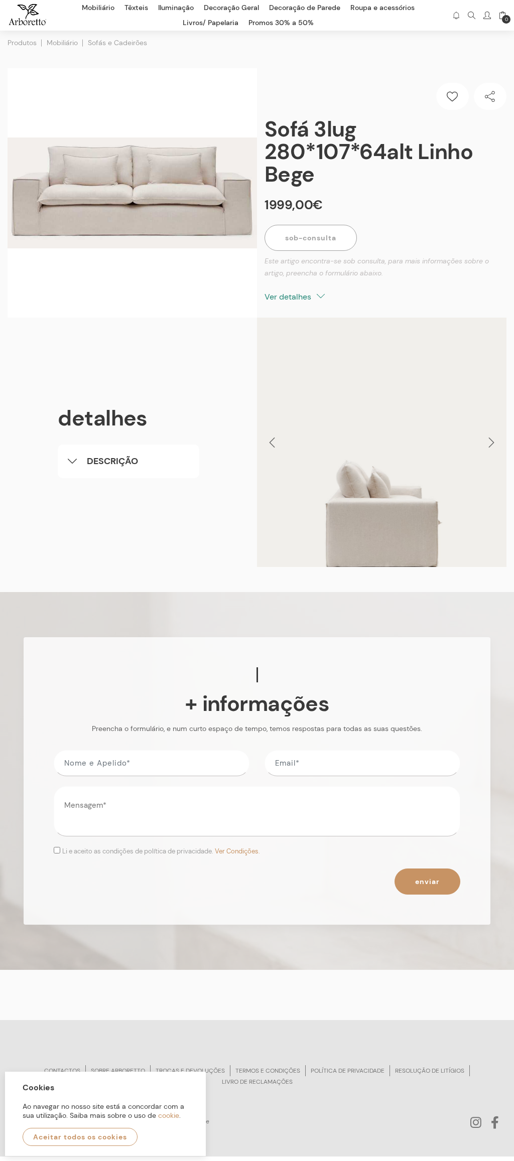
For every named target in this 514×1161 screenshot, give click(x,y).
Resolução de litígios (429, 1071)
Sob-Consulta (310, 237)
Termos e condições (267, 1071)
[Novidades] (456, 15)
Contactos (62, 1071)
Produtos (22, 42)
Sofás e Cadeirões (117, 42)
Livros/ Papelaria (210, 22)
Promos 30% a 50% (281, 22)
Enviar (427, 881)
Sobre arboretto (118, 1071)
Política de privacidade (347, 1071)
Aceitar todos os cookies (80, 1136)
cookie (168, 1115)
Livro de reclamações (257, 1082)
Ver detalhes (289, 297)
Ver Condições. (237, 851)
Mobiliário (62, 42)
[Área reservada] (487, 15)
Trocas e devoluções (190, 1071)
